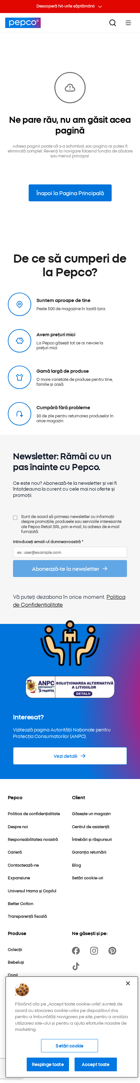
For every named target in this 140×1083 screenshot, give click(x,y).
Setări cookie (69, 1045)
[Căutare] (112, 22)
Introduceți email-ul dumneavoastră (48, 541)
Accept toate (96, 1064)
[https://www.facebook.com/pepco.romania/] (77, 951)
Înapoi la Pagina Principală (70, 192)
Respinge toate (48, 1064)
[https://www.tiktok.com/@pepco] (77, 966)
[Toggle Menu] (128, 22)
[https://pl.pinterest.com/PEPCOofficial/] (113, 951)
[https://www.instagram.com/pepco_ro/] (95, 951)
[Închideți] (128, 983)
